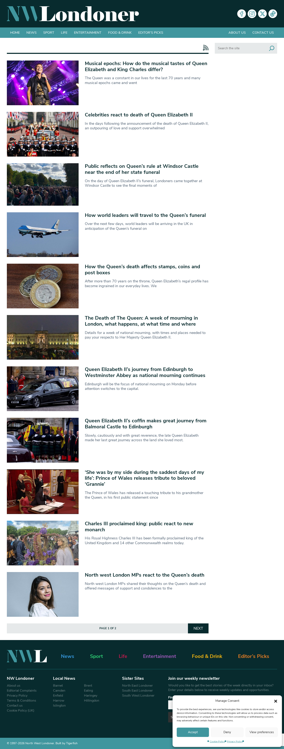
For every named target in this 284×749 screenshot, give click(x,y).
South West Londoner (138, 695)
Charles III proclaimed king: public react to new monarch (139, 526)
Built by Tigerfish (67, 743)
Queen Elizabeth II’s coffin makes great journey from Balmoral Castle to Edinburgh (145, 423)
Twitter (262, 13)
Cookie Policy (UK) (20, 710)
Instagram (252, 13)
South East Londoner (137, 690)
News (31, 32)
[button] (276, 701)
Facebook (241, 13)
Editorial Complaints (22, 690)
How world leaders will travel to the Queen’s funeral (145, 215)
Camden (59, 690)
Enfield (58, 695)
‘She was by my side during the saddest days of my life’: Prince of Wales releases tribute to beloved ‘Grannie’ (144, 478)
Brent (88, 685)
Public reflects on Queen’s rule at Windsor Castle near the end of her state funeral (142, 169)
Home (15, 32)
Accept (193, 732)
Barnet (58, 685)
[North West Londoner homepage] (73, 13)
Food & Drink (120, 32)
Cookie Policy (217, 741)
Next (198, 628)
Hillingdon (91, 700)
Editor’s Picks (253, 656)
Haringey (90, 695)
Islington (59, 705)
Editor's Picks (150, 32)
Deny (227, 732)
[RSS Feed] (205, 48)
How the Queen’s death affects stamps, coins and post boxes (142, 269)
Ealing (88, 690)
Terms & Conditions (21, 700)
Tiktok (272, 13)
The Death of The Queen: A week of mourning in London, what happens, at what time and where (141, 321)
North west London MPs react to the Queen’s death (144, 575)
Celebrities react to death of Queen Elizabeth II (139, 114)
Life (64, 32)
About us (237, 32)
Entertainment (87, 32)
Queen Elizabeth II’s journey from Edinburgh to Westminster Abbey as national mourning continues (145, 372)
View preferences (261, 732)
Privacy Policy (235, 741)
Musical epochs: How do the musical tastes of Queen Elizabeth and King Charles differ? (146, 66)
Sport (48, 32)
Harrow (58, 700)
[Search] (271, 48)
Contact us (263, 32)
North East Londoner (137, 685)
